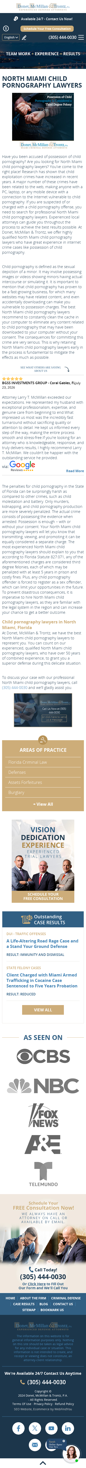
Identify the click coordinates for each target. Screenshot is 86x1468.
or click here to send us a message (54, 718)
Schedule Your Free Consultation (47, 29)
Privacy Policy (43, 1404)
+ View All (43, 804)
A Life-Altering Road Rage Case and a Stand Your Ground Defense (42, 943)
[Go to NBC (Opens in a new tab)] (43, 1086)
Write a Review (24, 37)
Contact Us (63, 1304)
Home (10, 1298)
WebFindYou (63, 1409)
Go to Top (43, 1463)
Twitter (35, 1428)
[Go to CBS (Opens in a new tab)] (43, 1056)
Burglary (16, 792)
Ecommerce (41, 1409)
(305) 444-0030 (62, 37)
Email (35, 1445)
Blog (43, 1304)
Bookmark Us (52, 1310)
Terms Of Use (21, 1404)
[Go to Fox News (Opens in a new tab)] (43, 1115)
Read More (75, 471)
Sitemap (28, 1310)
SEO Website (23, 1409)
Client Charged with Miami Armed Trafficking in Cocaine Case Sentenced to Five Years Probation (41, 980)
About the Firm (33, 1298)
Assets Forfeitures (25, 782)
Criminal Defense (66, 1298)
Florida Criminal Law (27, 762)
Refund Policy (64, 1404)
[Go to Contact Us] (43, 861)
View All (43, 1010)
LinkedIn (68, 1428)
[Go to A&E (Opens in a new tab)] (43, 1144)
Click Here (37, 1283)
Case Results (23, 1304)
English (9, 37)
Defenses (17, 772)
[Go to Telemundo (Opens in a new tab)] (43, 1174)
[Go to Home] (43, 9)
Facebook (18, 1428)
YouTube (51, 1428)
